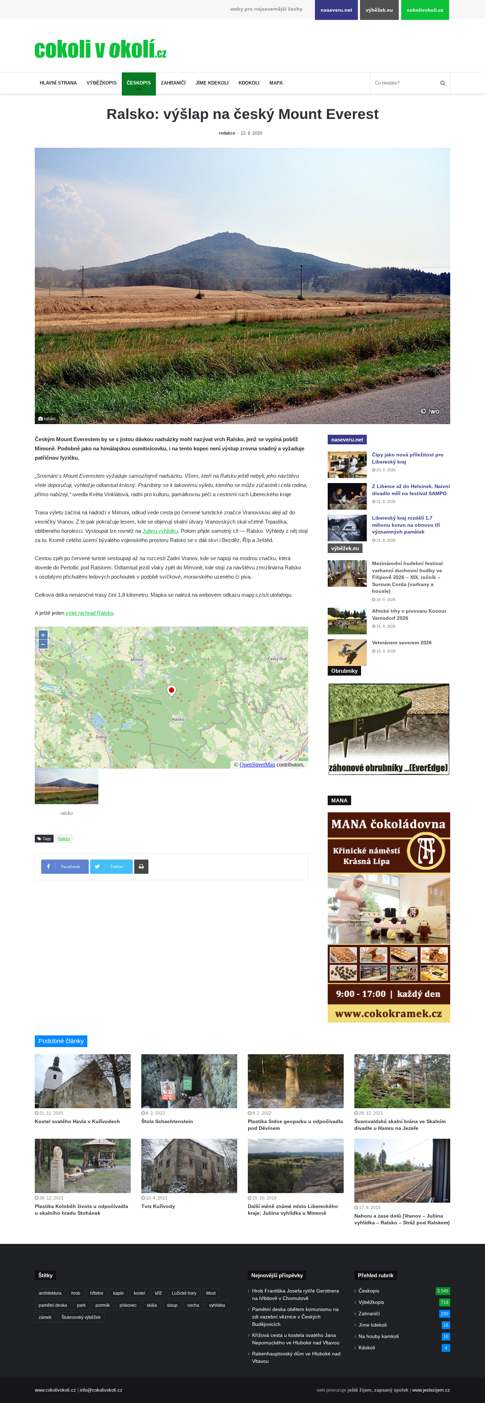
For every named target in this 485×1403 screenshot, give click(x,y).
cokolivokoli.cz (425, 10)
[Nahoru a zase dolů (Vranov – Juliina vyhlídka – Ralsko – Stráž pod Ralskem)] (402, 1170)
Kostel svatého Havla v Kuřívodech (77, 1121)
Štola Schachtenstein (167, 1121)
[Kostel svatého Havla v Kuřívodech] (83, 1081)
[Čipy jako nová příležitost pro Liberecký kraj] (347, 464)
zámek (45, 1317)
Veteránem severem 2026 (402, 642)
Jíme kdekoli (212, 83)
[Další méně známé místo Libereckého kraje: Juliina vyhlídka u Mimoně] (296, 1166)
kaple (118, 1293)
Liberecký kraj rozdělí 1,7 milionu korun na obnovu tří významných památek (406, 525)
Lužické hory (184, 1293)
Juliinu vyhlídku (160, 531)
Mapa (276, 83)
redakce (227, 133)
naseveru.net (336, 10)
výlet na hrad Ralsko (89, 613)
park (81, 1305)
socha (193, 1305)
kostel (139, 1293)
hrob (75, 1293)
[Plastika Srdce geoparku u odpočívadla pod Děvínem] (296, 1081)
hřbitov (96, 1293)
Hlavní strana (58, 83)
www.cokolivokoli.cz (55, 1390)
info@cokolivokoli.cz (101, 1390)
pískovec (128, 1305)
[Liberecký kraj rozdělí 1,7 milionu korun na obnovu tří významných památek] (347, 528)
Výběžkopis (102, 83)
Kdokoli (249, 83)
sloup (172, 1305)
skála (152, 1305)
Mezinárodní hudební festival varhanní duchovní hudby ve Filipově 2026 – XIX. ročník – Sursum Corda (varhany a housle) (407, 577)
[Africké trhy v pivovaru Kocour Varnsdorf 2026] (347, 621)
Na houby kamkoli (379, 1336)
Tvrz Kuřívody (158, 1206)
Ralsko (64, 838)
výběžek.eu (379, 10)
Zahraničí (173, 83)
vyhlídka (217, 1305)
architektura (50, 1293)
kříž (158, 1293)
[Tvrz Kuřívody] (189, 1166)
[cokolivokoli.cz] (100, 48)
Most (211, 1293)
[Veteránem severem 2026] (347, 652)
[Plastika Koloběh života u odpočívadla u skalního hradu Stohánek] (83, 1166)
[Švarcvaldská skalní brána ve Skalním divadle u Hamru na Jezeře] (402, 1081)
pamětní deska (53, 1305)
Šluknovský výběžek (80, 1317)
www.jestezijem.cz (431, 1390)
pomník (103, 1305)
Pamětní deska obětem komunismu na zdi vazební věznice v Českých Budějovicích (295, 1317)
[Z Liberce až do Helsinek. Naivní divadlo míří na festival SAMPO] (347, 496)
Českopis (139, 83)
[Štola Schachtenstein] (189, 1081)
